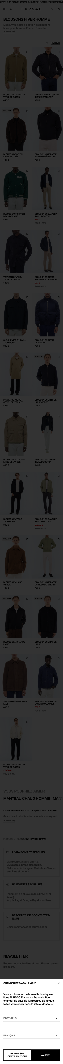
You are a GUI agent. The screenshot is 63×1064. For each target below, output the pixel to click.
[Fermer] (58, 983)
